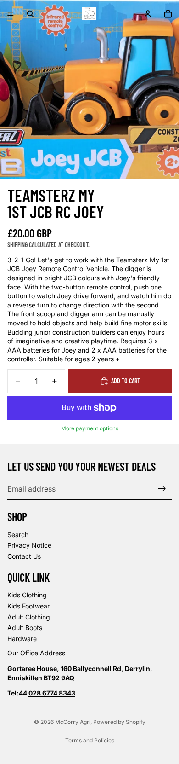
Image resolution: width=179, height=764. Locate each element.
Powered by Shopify (119, 721)
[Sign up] (162, 488)
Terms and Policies (89, 740)
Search (17, 534)
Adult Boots (24, 627)
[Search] (30, 14)
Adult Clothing (28, 616)
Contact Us (24, 556)
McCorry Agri (72, 721)
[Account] (148, 14)
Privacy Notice (29, 545)
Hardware (22, 638)
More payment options (89, 428)
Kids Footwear (28, 606)
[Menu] (10, 13)
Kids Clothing (27, 595)
